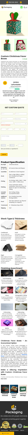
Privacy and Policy (4, 430)
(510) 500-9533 (13, 2)
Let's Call (6, 433)
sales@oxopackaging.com (14, 4)
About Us (22, 430)
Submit (4, 154)
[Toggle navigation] (26, 7)
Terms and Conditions (14, 430)
